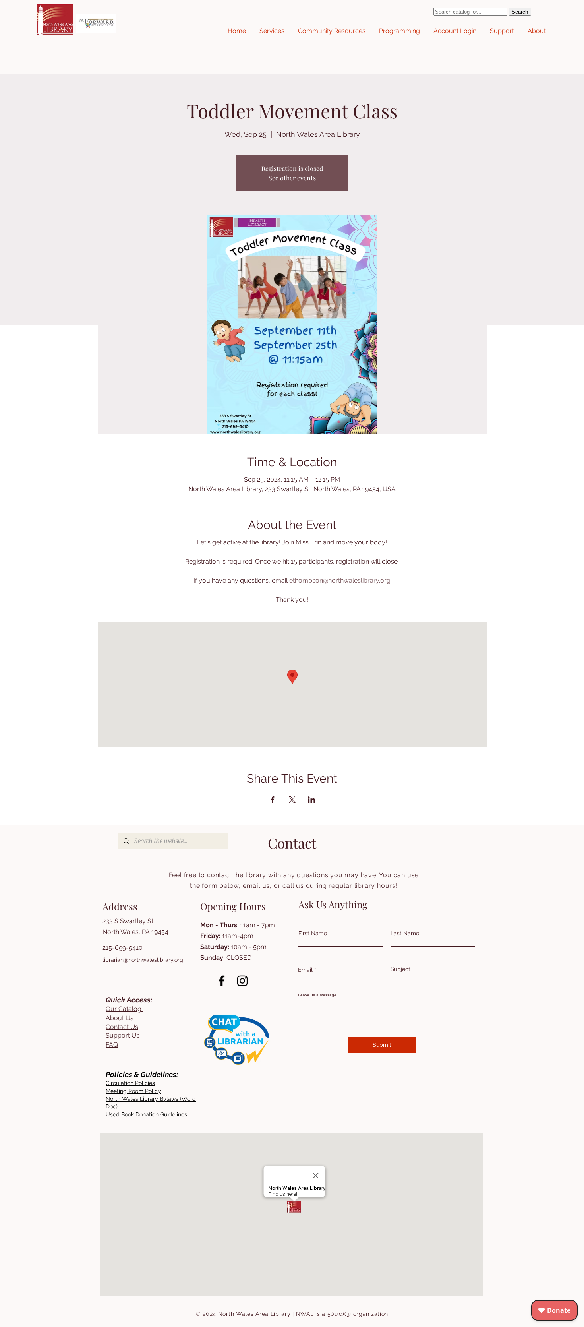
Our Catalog (124, 1009)
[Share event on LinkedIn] (311, 799)
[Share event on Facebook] (273, 799)
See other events (292, 178)
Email (305, 969)
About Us (119, 1018)
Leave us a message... (319, 995)
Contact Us (122, 1027)
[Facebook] (222, 981)
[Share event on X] (292, 799)
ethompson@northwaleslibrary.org (340, 580)
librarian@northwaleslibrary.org (142, 960)
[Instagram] (242, 981)
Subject (400, 969)
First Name (312, 933)
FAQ (112, 1044)
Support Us (122, 1035)
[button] (272, 31)
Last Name (405, 933)
